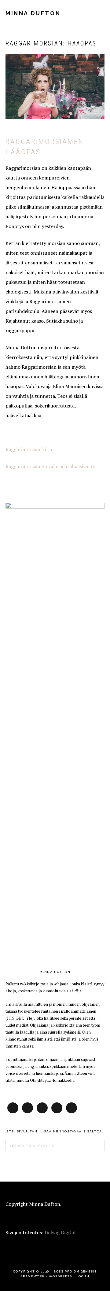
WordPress (60, 1276)
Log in (83, 1276)
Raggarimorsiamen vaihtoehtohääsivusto (50, 466)
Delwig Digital (60, 1232)
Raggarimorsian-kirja (29, 449)
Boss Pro (62, 1271)
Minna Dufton (33, 13)
